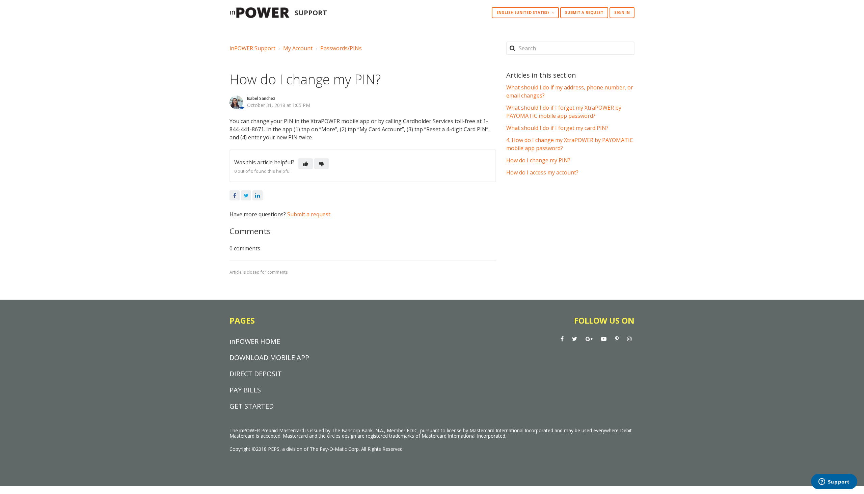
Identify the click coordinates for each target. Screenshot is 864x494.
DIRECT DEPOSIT (256, 373)
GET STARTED (252, 406)
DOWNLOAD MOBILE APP (269, 357)
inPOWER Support (252, 48)
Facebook (235, 195)
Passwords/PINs (341, 48)
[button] (305, 163)
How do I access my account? (542, 172)
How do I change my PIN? (538, 160)
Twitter (246, 195)
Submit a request (584, 12)
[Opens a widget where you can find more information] (834, 482)
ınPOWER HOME (255, 341)
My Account (298, 48)
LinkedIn (257, 195)
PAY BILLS (245, 389)
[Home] (260, 13)
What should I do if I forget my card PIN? (557, 128)
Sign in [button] (622, 12)
